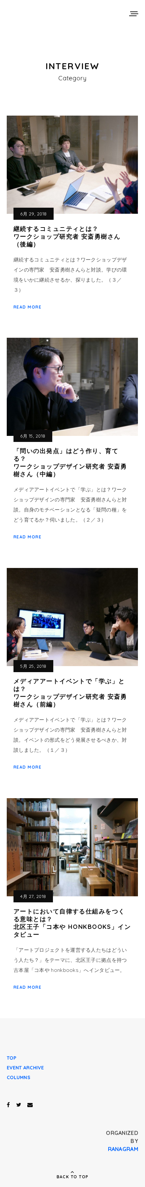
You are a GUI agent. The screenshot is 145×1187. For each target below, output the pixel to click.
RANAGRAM (123, 1149)
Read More (27, 307)
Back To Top (73, 1176)
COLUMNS (18, 1077)
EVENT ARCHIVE (25, 1068)
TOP (11, 1058)
